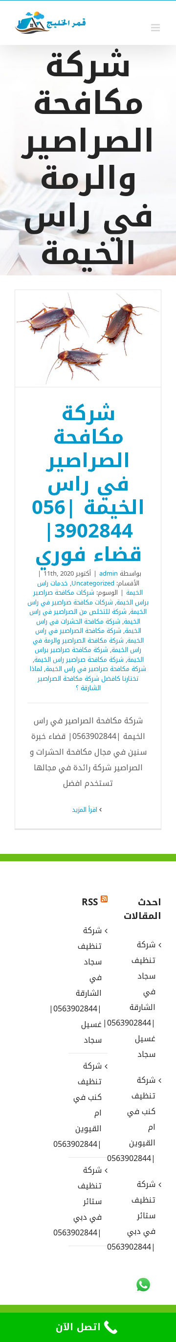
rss (90, 902)
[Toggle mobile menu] (156, 27)
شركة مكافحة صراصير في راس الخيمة (95, 669)
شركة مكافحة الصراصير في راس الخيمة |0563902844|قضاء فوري (101, 338)
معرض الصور (75, 338)
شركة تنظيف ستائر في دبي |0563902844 (87, 1201)
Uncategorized (92, 583)
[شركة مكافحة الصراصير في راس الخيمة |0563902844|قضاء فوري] (88, 338)
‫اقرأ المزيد (85, 810)
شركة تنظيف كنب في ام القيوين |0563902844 (87, 1105)
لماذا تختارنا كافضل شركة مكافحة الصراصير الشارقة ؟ (84, 678)
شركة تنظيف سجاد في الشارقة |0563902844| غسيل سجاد (87, 985)
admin (108, 573)
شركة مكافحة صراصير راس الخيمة (79, 659)
